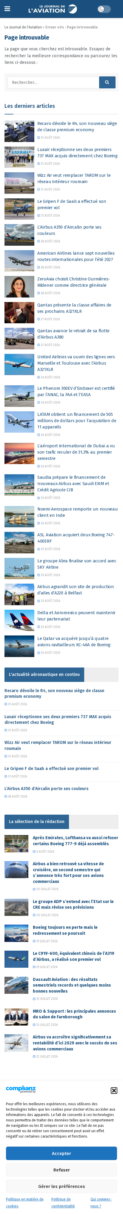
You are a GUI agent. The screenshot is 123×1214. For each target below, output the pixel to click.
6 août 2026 (45, 852)
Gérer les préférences (61, 1186)
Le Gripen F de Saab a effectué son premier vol (51, 768)
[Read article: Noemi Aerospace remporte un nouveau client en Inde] (19, 517)
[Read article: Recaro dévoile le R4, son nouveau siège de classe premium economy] (19, 131)
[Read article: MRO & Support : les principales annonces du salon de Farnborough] (16, 1017)
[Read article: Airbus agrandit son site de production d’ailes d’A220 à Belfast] (19, 594)
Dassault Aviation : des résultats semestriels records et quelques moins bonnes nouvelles (72, 985)
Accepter (61, 1153)
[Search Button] (107, 82)
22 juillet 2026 (47, 1057)
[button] (114, 1091)
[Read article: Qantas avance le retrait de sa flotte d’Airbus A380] (19, 338)
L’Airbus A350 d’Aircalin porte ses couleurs (46, 788)
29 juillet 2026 (46, 941)
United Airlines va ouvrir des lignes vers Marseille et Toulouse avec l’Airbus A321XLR (76, 363)
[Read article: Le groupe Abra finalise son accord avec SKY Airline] (19, 568)
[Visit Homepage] (54, 9)
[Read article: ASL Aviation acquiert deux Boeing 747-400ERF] (19, 542)
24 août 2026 (50, 653)
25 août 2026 (50, 549)
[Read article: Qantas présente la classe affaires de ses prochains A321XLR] (19, 313)
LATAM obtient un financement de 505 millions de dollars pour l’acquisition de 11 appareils (76, 421)
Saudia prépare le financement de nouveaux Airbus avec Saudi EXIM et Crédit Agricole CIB (73, 484)
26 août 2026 (50, 377)
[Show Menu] (7, 9)
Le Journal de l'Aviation (23, 27)
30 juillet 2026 (47, 889)
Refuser (61, 1170)
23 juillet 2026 (47, 999)
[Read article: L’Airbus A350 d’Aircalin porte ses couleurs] (19, 235)
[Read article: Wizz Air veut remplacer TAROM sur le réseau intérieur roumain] (19, 183)
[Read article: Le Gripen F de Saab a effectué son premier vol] (19, 209)
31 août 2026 (50, 138)
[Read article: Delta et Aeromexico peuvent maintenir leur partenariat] (19, 620)
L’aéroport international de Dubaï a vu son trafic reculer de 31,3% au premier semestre (76, 452)
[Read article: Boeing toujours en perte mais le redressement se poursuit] (16, 933)
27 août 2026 (50, 319)
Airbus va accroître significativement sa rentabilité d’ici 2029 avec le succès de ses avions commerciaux (75, 1043)
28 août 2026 (50, 241)
